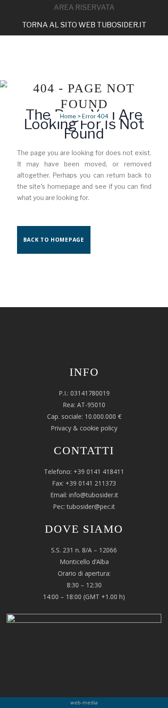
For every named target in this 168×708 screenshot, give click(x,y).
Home (68, 116)
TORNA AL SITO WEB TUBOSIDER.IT (84, 25)
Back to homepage (53, 239)
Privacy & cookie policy (84, 428)
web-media (84, 702)
